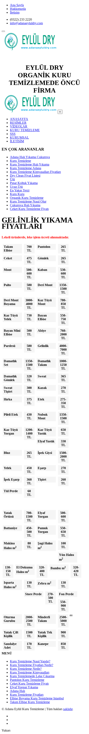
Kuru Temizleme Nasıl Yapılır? (30, 661)
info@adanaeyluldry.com (26, 23)
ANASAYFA (19, 119)
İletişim (14, 12)
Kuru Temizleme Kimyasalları (29, 672)
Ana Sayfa (17, 5)
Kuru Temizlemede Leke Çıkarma (32, 676)
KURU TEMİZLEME (25, 130)
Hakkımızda (18, 8)
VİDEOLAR (18, 126)
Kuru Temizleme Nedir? (26, 668)
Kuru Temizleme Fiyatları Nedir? (31, 665)
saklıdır (67, 709)
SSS (13, 134)
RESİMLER (18, 122)
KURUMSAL (19, 137)
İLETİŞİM (17, 141)
